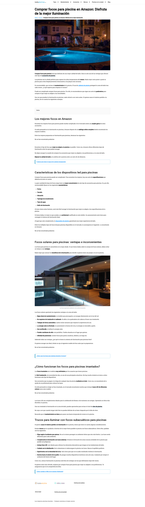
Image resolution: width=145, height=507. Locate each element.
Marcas (86, 2)
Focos (40, 17)
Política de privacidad (61, 492)
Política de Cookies (79, 482)
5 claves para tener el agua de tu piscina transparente (51, 162)
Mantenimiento (65, 2)
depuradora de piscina (62, 221)
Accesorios (76, 2)
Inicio (36, 17)
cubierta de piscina (84, 85)
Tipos (54, 2)
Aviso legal (38, 491)
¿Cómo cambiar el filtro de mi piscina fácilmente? (49, 471)
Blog (109, 2)
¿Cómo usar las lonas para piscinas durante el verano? (51, 356)
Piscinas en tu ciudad (97, 2)
